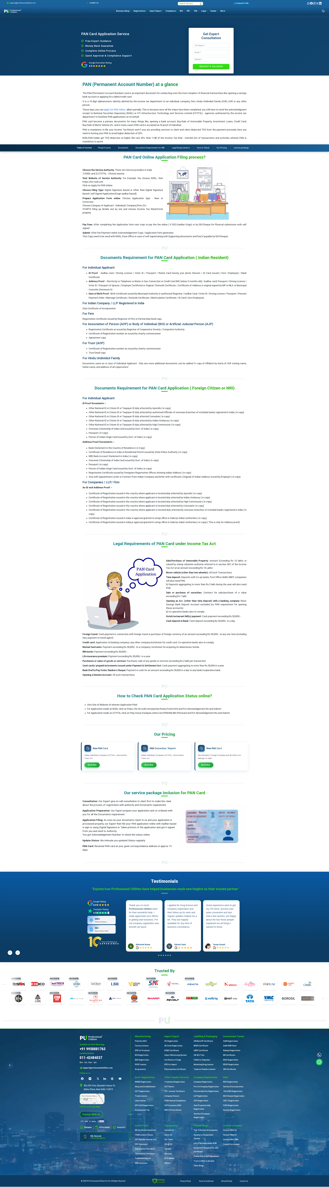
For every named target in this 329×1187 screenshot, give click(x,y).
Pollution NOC (141, 1041)
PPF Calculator (141, 1144)
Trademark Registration (174, 1082)
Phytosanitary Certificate (175, 1069)
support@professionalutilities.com (98, 1068)
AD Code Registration (173, 1046)
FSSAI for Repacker (202, 1060)
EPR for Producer (142, 1050)
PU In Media (169, 1158)
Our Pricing (222, 148)
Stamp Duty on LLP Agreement (206, 1156)
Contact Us (169, 1130)
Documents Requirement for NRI (150, 148)
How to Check (203, 148)
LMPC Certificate (201, 1050)
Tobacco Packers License (204, 1069)
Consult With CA (230, 1130)
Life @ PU (168, 1144)
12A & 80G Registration (233, 1091)
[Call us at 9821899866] (319, 1055)
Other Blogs (199, 1166)
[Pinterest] (113, 1078)
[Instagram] (314, 3)
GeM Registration (230, 1041)
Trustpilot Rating (100, 909)
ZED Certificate (229, 1069)
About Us (168, 1135)
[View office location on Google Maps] (104, 1099)
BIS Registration (142, 1055)
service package (241, 148)
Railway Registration (231, 1050)
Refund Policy (226, 1181)
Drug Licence (140, 1069)
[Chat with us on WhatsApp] (319, 1061)
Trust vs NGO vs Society (204, 1161)
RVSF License (140, 1064)
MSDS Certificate (201, 1046)
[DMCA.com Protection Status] (158, 1181)
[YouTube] (120, 1078)
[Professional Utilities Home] (104, 1037)
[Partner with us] (91, 1114)
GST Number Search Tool (146, 1139)
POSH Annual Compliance (175, 1101)
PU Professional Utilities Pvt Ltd (98, 1181)
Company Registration (203, 1082)
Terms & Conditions (206, 1181)
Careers (167, 1149)
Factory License (141, 1046)
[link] (23, 3)
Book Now (92, 765)
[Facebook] (311, 3)
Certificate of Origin (172, 1060)
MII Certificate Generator (145, 1130)
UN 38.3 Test (199, 1055)
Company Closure (171, 1096)
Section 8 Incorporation (233, 1087)
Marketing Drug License (203, 1064)
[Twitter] (317, 3)
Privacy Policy (185, 1181)
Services (168, 1154)
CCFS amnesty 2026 (172, 1105)
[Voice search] (200, 3)
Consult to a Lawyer (231, 1144)
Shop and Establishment (145, 1087)
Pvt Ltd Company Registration (206, 1087)
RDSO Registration (231, 1064)
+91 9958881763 (93, 1049)
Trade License (141, 1096)
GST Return (169, 1087)
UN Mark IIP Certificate (203, 1041)
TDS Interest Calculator (145, 1154)
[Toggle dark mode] (323, 11)
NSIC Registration (230, 1060)
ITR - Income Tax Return (174, 1091)
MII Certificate (229, 1055)
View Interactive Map (88, 1096)
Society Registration (231, 1110)
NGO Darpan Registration (233, 1096)
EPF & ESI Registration (144, 1105)
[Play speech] (10, 1065)
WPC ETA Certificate (172, 1110)
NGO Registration (230, 1082)
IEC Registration (171, 1041)
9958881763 (94, 3)
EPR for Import (170, 1064)
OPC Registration (201, 1101)
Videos (167, 1163)
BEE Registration (142, 1060)
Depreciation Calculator (145, 1149)
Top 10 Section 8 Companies (206, 1130)
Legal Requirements (181, 148)
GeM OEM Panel (229, 1046)
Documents (123, 148)
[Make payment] (92, 1121)
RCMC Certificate (171, 1050)
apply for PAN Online (114, 109)
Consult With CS (230, 1135)
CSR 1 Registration (231, 1101)
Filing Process (104, 148)
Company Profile (242, 3)
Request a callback (211, 66)
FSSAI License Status (144, 1135)
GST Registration (142, 1091)
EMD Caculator (141, 1163)
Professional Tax (142, 1110)
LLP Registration (201, 1096)
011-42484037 (91, 1057)
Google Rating (99, 901)
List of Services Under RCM (205, 1143)
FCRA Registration (231, 1105)
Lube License (140, 1101)
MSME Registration (143, 1082)
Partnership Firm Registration (206, 1091)
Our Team (168, 1139)
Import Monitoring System (175, 1055)
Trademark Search (143, 1158)
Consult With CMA (230, 1139)
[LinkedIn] (320, 3)
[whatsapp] (308, 3)
